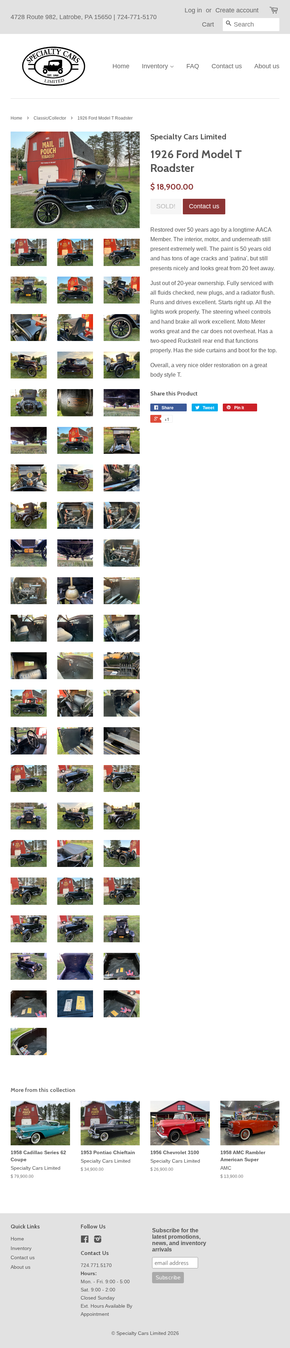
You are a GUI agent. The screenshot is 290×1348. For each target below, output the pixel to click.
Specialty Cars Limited (141, 1333)
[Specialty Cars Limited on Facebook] (85, 1240)
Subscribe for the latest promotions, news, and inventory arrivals (179, 1239)
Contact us (226, 66)
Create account (237, 10)
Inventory (156, 66)
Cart (208, 24)
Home (120, 66)
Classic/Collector (50, 118)
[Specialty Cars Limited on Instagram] (98, 1240)
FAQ (192, 66)
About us (266, 66)
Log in (193, 10)
